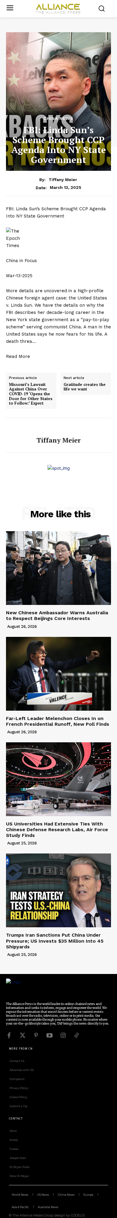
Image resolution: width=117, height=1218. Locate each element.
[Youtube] (49, 1035)
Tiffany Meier (63, 179)
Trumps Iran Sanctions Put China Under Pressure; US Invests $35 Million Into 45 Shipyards (55, 940)
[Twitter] (23, 1035)
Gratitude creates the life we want (85, 387)
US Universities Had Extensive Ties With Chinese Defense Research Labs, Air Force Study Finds (57, 829)
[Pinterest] (36, 1035)
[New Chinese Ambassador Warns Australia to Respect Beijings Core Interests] (58, 568)
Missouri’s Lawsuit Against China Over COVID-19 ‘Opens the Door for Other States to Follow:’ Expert (30, 394)
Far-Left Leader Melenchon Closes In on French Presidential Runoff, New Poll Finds (57, 721)
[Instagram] (63, 1035)
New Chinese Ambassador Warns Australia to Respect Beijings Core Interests (57, 615)
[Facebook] (9, 1035)
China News (59, 118)
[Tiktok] (77, 1035)
